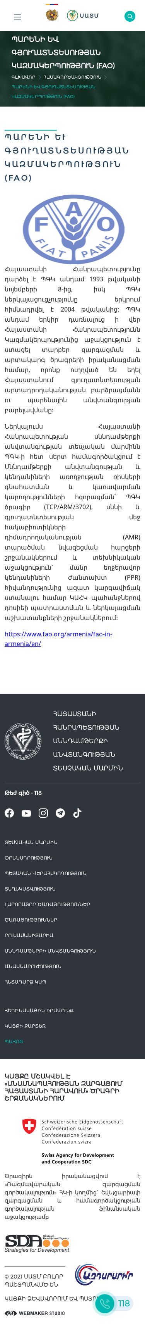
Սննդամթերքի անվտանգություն (50, 951)
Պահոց (14, 1041)
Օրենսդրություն (29, 858)
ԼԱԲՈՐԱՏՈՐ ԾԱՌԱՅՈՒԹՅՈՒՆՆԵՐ (47, 904)
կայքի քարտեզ (25, 1026)
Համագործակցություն (72, 77)
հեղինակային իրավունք (39, 1010)
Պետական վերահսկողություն (46, 873)
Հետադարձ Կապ (25, 982)
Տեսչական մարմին (31, 842)
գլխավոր (24, 77)
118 (38, 792)
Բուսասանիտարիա (29, 935)
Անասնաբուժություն (33, 966)
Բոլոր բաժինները (17, 17)
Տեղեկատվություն (30, 889)
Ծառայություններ (31, 920)
